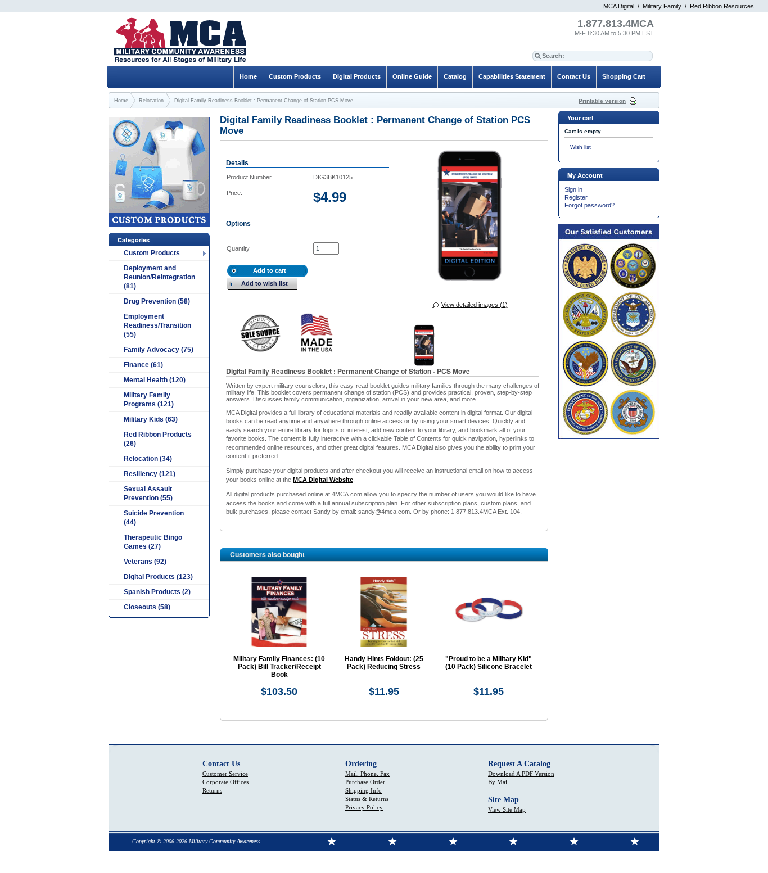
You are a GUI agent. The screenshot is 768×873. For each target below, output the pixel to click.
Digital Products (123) (158, 577)
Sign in (573, 189)
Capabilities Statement (511, 76)
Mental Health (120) (155, 380)
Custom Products (152, 253)
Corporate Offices (225, 782)
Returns (212, 790)
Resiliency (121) (149, 474)
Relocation (151, 100)
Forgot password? (589, 205)
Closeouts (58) (147, 607)
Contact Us (573, 76)
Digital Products (357, 76)
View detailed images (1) (474, 304)
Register (576, 197)
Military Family (662, 6)
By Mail (498, 782)
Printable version (602, 101)
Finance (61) (143, 365)
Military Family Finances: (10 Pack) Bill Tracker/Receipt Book (279, 667)
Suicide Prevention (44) (154, 517)
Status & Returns (366, 798)
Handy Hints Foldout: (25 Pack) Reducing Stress (384, 663)
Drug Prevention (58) (157, 301)
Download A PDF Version (521, 773)
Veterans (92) (145, 562)
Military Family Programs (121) (149, 399)
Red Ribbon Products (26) (158, 439)
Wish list (580, 147)
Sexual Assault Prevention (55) (148, 493)
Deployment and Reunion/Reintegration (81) (159, 277)
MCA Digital (618, 6)
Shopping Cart (623, 76)
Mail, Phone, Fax (367, 773)
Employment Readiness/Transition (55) (157, 325)
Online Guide (412, 76)
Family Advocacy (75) (158, 350)
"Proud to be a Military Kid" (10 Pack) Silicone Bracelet (488, 663)
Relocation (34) (148, 459)
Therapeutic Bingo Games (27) (153, 541)
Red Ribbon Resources (722, 6)
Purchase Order (365, 782)
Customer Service (225, 773)
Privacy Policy (364, 807)
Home (248, 76)
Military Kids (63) (151, 419)
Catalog (455, 76)
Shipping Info (363, 790)
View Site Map (507, 809)
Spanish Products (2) (157, 592)
